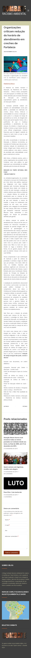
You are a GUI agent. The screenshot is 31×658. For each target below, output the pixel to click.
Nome (7, 520)
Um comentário (8, 473)
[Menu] (28, 10)
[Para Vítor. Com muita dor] (15, 483)
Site (6, 530)
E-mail (7, 525)
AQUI (3, 647)
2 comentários (8, 497)
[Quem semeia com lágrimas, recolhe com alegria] (15, 458)
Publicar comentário (11, 552)
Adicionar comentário (11, 536)
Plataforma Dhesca (9, 83)
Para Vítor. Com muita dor (13, 492)
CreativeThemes (7, 656)
